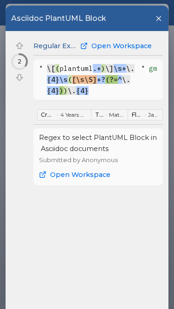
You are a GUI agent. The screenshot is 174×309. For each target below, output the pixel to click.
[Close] (159, 18)
